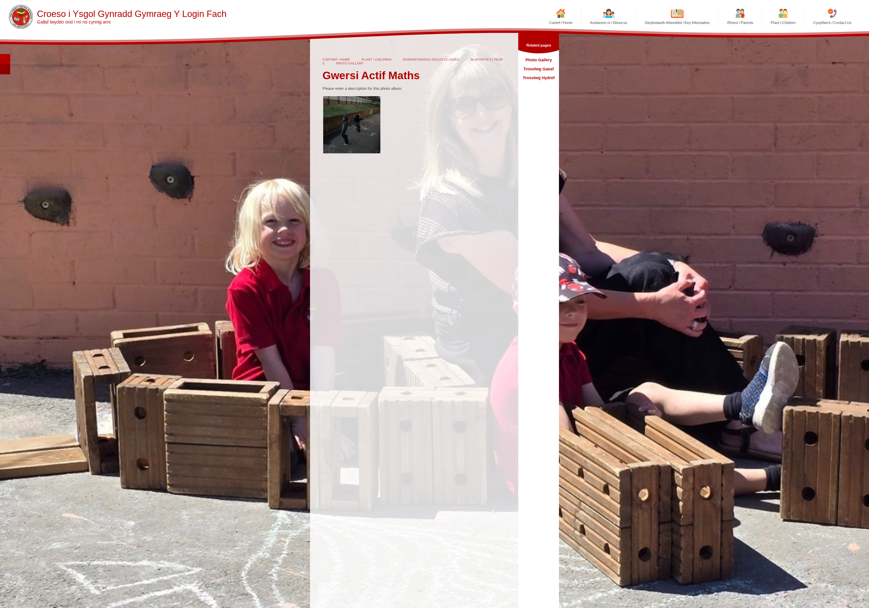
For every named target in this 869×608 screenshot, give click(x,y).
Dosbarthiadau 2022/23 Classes (431, 59)
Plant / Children (376, 59)
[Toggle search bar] (5, 59)
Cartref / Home (336, 59)
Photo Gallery (349, 63)
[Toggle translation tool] (5, 69)
